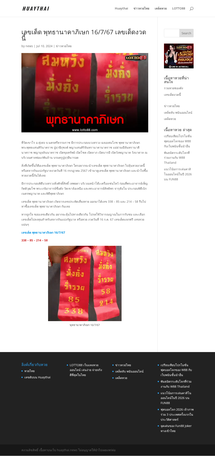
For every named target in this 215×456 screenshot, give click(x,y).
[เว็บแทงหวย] (179, 67)
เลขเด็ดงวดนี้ (172, 95)
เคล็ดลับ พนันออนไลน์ (178, 112)
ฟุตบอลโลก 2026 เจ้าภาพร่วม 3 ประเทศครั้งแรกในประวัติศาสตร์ (177, 414)
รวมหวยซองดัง (173, 88)
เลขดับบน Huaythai (37, 377)
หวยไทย (29, 371)
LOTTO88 (178, 8)
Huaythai (121, 8)
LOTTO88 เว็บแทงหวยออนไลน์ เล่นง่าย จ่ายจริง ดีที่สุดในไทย (86, 370)
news (29, 46)
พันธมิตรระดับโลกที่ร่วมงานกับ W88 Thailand (177, 158)
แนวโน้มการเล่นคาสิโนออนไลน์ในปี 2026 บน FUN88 (178, 174)
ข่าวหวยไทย (141, 8)
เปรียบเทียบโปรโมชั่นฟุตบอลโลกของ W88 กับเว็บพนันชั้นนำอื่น (178, 141)
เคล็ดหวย (161, 8)
